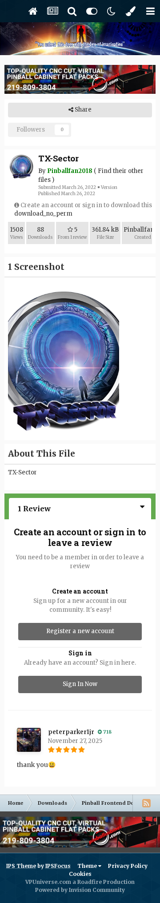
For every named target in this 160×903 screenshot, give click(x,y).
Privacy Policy (128, 866)
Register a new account (80, 631)
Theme (87, 866)
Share (82, 109)
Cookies (80, 874)
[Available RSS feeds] (146, 803)
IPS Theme (21, 866)
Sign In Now (80, 684)
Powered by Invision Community (80, 890)
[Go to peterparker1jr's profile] (29, 740)
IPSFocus (58, 866)
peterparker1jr (71, 732)
